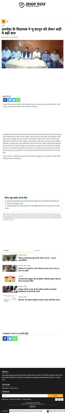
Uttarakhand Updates (8, 219)
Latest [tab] (7, 250)
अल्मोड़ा (3, 26)
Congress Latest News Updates (15, 216)
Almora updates (48, 214)
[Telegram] (9, 100)
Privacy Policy (27, 399)
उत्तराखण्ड (20, 255)
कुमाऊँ (25, 255)
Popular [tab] (37, 250)
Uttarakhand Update (56, 218)
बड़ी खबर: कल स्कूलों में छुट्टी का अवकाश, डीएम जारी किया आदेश (39, 300)
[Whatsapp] (18, 100)
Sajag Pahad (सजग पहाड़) (34, 402)
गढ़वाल (29, 266)
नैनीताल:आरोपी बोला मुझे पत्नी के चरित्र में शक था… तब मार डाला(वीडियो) (37, 259)
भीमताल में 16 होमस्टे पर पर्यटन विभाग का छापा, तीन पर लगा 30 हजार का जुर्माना (38, 269)
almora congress (20, 214)
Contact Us (5, 399)
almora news (40, 214)
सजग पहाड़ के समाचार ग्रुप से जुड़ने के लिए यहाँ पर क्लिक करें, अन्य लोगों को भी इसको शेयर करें (33, 201)
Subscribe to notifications (10, 388)
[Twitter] (14, 100)
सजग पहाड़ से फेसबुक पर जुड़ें (15, 203)
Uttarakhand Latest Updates (33, 218)
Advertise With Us (15, 399)
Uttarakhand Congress (20, 218)
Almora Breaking (10, 214)
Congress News (27, 216)
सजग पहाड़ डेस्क (14, 37)
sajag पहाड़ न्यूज (56, 216)
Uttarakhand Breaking (8, 218)
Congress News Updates (38, 216)
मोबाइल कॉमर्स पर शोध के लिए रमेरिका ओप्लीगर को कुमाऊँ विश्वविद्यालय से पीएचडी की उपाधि (37, 290)
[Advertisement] (32, 12)
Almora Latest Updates (30, 214)
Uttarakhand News (45, 218)
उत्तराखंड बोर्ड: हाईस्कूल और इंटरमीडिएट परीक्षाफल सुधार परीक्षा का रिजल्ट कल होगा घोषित (39, 280)
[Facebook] (5, 100)
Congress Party (48, 216)
